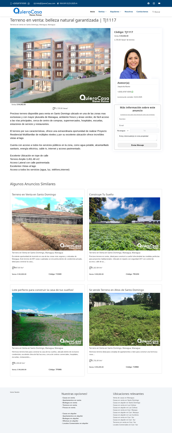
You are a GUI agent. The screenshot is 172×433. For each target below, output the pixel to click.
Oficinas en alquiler (70, 421)
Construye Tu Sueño (101, 194)
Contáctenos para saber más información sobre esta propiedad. (137, 114)
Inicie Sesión (14, 392)
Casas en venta (69, 398)
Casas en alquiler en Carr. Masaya (126, 412)
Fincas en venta (69, 407)
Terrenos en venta (70, 405)
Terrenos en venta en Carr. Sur (124, 422)
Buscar (157, 12)
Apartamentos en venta (72, 400)
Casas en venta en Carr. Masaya (125, 410)
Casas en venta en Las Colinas (124, 405)
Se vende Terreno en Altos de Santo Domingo (116, 290)
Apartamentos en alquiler (73, 416)
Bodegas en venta (70, 403)
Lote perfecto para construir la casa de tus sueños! (42, 290)
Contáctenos (142, 12)
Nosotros (129, 12)
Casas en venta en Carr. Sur (123, 417)
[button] (17, 65)
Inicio (92, 12)
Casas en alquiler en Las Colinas (125, 407)
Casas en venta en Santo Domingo (126, 400)
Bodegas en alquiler (71, 418)
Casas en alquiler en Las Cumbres (126, 415)
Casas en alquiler (69, 413)
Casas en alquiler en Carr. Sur (124, 420)
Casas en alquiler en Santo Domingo (126, 403)
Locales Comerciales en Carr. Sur (125, 425)
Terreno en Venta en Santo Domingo (34, 194)
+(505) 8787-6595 (124, 92)
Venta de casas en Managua (123, 398)
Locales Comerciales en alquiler (75, 423)
